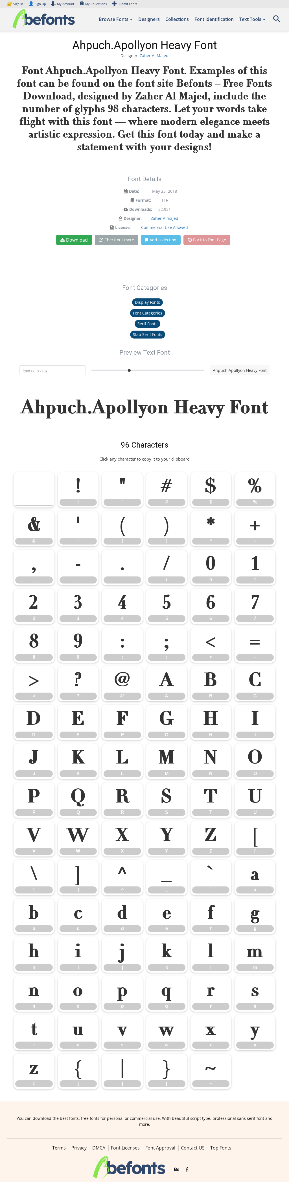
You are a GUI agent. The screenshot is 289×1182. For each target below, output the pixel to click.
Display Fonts (147, 302)
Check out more (119, 239)
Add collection (163, 239)
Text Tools (250, 19)
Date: (134, 191)
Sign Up (37, 4)
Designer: (133, 218)
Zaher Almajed (164, 218)
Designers (149, 19)
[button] (276, 20)
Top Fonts (220, 1147)
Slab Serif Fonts (147, 334)
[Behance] (176, 1169)
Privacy (79, 1147)
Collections (177, 19)
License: (123, 227)
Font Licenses (125, 1147)
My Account (65, 4)
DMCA (98, 1147)
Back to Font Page (209, 239)
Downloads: (140, 209)
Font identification (214, 19)
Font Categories (147, 313)
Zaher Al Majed (154, 55)
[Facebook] (187, 1169)
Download (77, 240)
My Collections (96, 4)
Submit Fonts (127, 4)
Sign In (15, 4)
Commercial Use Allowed (164, 227)
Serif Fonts (147, 323)
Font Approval (160, 1147)
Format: (143, 200)
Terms (59, 1147)
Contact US (193, 1147)
